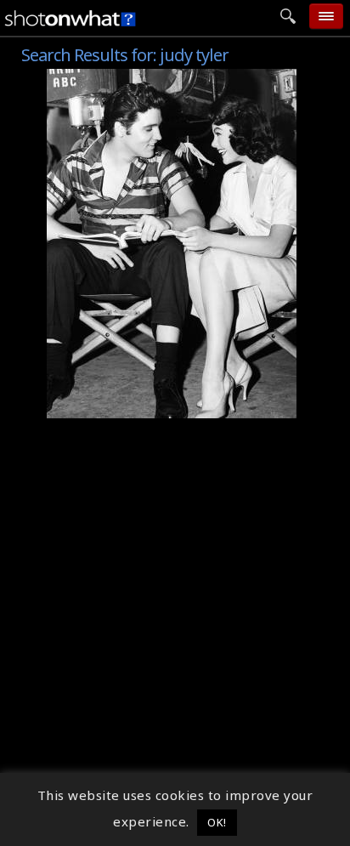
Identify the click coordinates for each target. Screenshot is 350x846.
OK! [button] (217, 822)
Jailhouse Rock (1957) (125, 78)
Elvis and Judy (99, 405)
